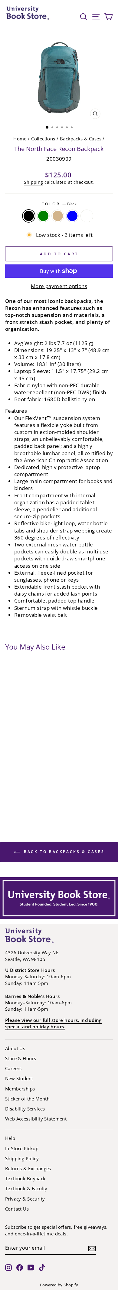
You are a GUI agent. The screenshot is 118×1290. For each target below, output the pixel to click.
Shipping (33, 182)
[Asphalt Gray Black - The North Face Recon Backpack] (10, 729)
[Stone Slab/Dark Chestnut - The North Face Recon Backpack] (34, 801)
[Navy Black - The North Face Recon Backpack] (10, 801)
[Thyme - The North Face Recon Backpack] (22, 789)
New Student (19, 1078)
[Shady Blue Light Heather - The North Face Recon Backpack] (22, 777)
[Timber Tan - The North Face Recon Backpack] (34, 789)
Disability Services (25, 1109)
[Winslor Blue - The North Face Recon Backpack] (22, 801)
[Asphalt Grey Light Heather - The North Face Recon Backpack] (22, 729)
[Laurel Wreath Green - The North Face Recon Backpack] (10, 765)
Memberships (20, 1089)
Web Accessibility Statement (36, 1119)
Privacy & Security (25, 1199)
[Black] (29, 216)
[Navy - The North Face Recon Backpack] (22, 765)
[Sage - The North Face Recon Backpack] (10, 777)
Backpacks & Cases (80, 139)
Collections (43, 139)
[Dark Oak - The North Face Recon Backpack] (22, 753)
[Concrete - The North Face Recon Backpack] (34, 741)
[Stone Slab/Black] (87, 216)
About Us (15, 1048)
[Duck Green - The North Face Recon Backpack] (34, 753)
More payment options (59, 286)
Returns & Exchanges (28, 1168)
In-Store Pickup (21, 1148)
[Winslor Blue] (72, 216)
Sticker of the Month (27, 1099)
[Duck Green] (43, 216)
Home (20, 139)
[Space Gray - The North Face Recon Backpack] (10, 789)
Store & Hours (20, 1058)
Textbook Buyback (25, 1178)
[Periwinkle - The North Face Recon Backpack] (34, 765)
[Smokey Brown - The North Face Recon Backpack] (34, 777)
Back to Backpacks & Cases (63, 852)
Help (10, 1138)
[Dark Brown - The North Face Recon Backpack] (10, 753)
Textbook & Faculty (26, 1188)
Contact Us (17, 1209)
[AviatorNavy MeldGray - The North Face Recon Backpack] (34, 729)
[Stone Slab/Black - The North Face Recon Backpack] (10, 814)
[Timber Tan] (58, 216)
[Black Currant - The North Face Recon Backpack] (22, 741)
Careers (13, 1068)
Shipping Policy (22, 1158)
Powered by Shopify (59, 1285)
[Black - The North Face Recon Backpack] (10, 741)
